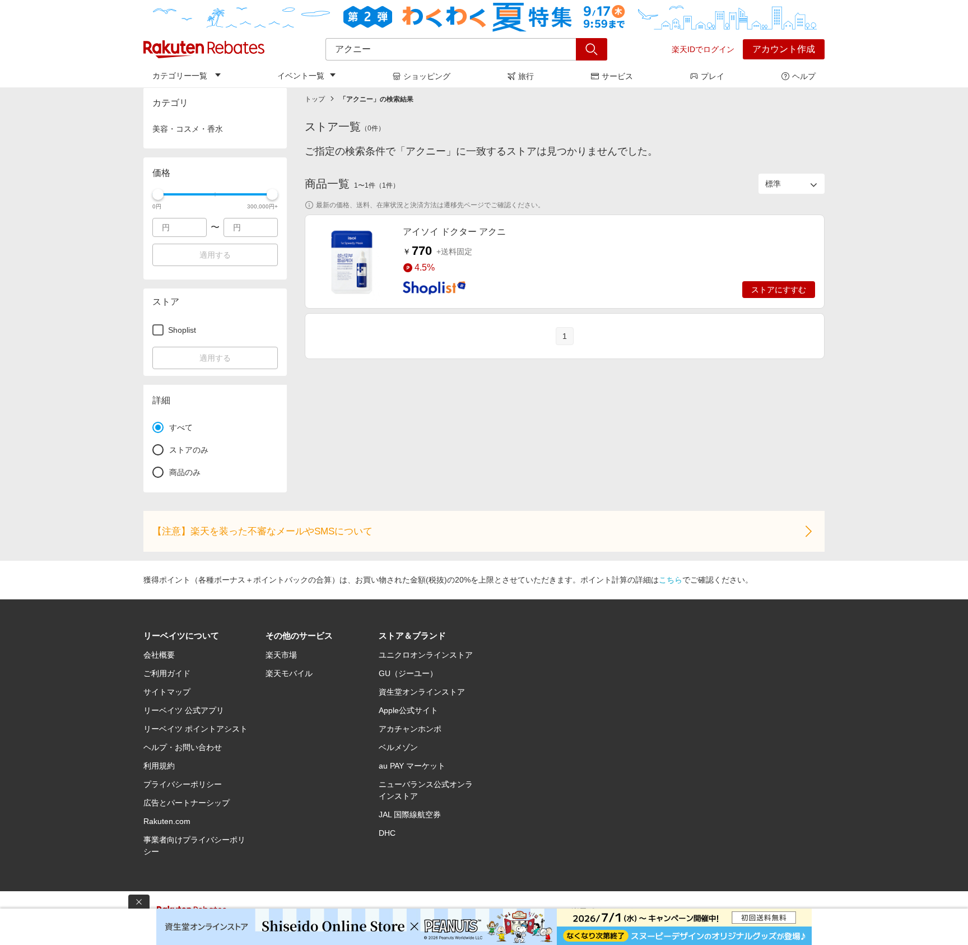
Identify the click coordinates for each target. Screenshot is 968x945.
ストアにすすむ (778, 289)
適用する (215, 254)
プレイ (712, 76)
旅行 (526, 76)
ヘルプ (804, 76)
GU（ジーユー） (408, 673)
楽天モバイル (289, 673)
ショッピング (426, 76)
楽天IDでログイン (703, 49)
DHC (387, 832)
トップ (315, 99)
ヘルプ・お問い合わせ (182, 747)
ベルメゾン (398, 747)
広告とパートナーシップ (186, 802)
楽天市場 (281, 654)
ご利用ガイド (166, 673)
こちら (670, 579)
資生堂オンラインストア (422, 691)
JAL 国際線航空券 (410, 814)
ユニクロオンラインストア (426, 654)
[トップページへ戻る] (203, 49)
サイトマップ (166, 691)
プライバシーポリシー (182, 784)
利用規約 (159, 765)
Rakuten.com (166, 821)
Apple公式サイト (408, 710)
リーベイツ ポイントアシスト (195, 728)
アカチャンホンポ (410, 728)
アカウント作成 (783, 49)
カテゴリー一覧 (179, 75)
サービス (617, 76)
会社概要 (159, 654)
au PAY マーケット (412, 765)
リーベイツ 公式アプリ (183, 710)
